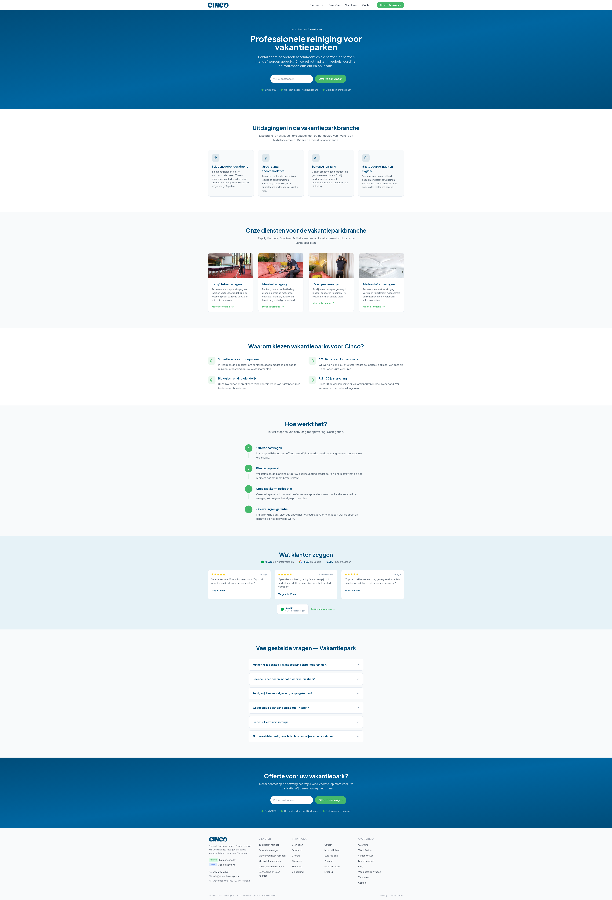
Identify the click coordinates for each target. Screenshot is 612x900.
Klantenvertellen (223, 860)
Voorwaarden (396, 895)
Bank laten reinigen (269, 850)
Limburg (328, 872)
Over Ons (334, 5)
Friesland (297, 850)
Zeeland (328, 861)
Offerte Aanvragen (390, 5)
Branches (302, 29)
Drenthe (296, 855)
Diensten (315, 5)
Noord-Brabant (332, 866)
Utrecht (328, 844)
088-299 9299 (221, 871)
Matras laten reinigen (270, 861)
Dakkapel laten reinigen (271, 866)
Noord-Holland (332, 850)
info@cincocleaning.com (226, 876)
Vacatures (351, 5)
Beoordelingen (366, 861)
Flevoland (297, 866)
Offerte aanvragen (330, 78)
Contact (367, 5)
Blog (360, 866)
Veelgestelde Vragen (369, 872)
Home (293, 29)
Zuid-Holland (331, 855)
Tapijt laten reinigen (269, 844)
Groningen (297, 844)
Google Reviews (222, 864)
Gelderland (298, 872)
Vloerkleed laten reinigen (272, 855)
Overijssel (297, 861)
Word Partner (365, 850)
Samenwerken (365, 855)
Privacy (383, 895)
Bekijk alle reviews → (323, 609)
